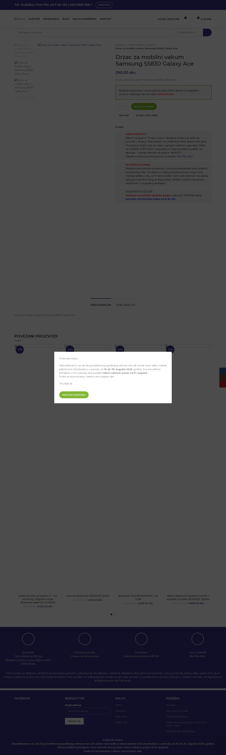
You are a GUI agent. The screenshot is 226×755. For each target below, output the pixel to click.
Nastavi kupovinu (74, 394)
